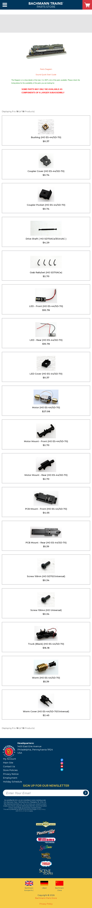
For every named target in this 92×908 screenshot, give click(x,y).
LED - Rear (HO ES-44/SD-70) (46, 340)
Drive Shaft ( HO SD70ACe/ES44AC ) (46, 238)
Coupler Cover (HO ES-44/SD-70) (46, 171)
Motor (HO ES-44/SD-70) (46, 407)
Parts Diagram (46, 69)
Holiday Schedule (12, 781)
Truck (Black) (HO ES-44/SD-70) (46, 644)
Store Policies (10, 770)
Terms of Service (24, 811)
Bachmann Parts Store (46, 898)
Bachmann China (59, 889)
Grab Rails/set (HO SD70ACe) (46, 272)
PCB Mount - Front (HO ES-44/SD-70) (46, 509)
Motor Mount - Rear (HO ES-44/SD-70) (46, 475)
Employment (10, 778)
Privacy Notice (11, 774)
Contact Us (9, 766)
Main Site (8, 762)
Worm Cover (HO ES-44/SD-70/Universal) (46, 711)
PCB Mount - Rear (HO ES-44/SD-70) (46, 542)
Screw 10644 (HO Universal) (46, 610)
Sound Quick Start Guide (46, 75)
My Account (9, 759)
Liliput (44, 888)
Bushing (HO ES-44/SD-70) (46, 137)
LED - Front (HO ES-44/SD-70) (46, 306)
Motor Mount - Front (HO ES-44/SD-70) (46, 441)
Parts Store (46, 6)
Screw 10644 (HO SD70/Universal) (46, 576)
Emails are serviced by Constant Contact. (29, 808)
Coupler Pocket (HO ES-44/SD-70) (46, 205)
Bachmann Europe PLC (29, 889)
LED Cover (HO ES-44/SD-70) (46, 374)
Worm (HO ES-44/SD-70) (46, 677)
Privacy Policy (41, 809)
